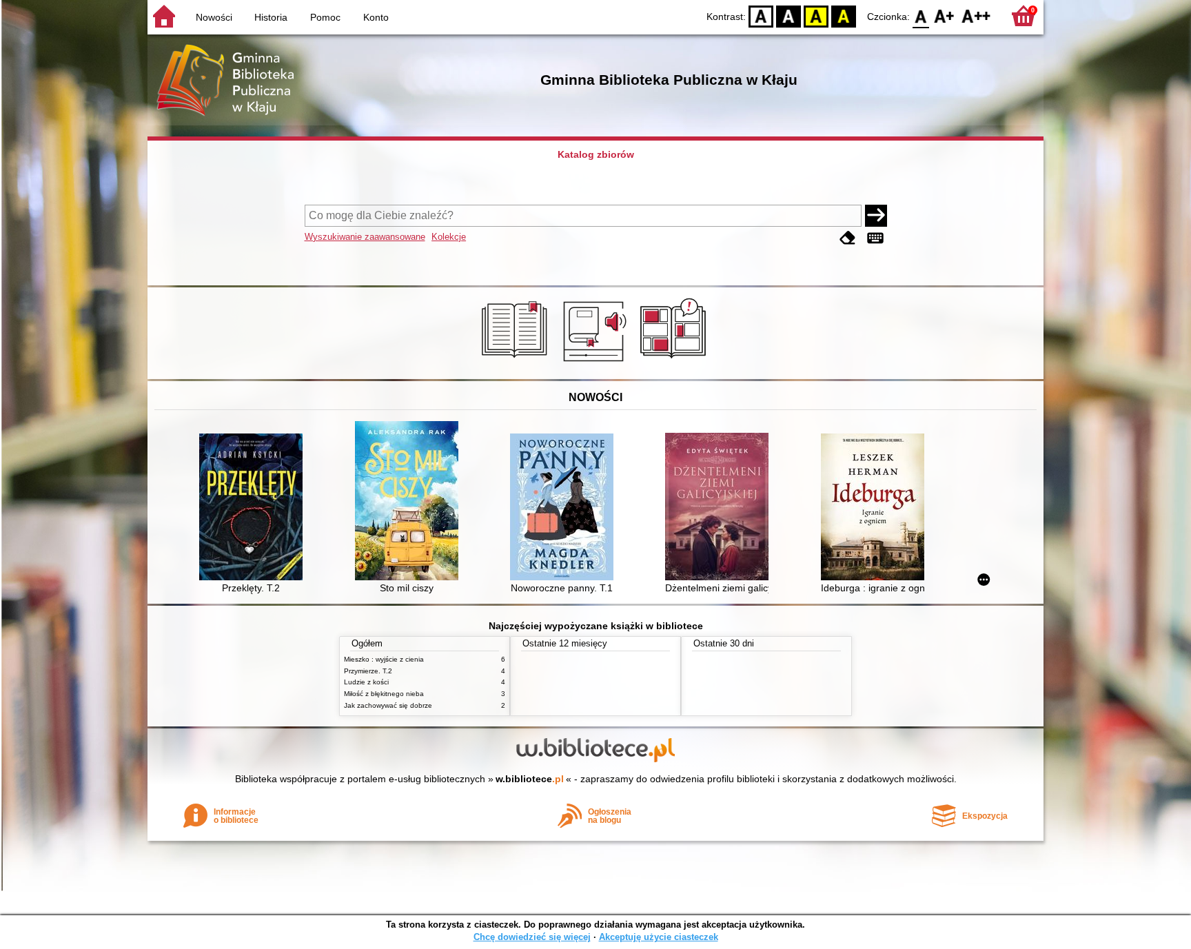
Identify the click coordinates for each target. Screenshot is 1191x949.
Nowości (214, 17)
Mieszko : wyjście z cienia (384, 659)
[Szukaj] (876, 216)
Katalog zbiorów (596, 154)
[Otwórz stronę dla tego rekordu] (254, 508)
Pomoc (325, 17)
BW (788, 15)
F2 (976, 15)
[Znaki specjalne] (875, 238)
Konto (376, 17)
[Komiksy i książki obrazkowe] (675, 363)
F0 (921, 15)
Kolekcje (448, 237)
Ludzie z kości (366, 682)
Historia (270, 17)
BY (843, 15)
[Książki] (516, 363)
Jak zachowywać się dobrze (388, 705)
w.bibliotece (530, 778)
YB (816, 15)
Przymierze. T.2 (368, 671)
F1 (944, 15)
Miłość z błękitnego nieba (384, 693)
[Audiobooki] (596, 363)
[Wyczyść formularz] (848, 238)
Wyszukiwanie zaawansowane (365, 237)
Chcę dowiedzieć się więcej (532, 937)
